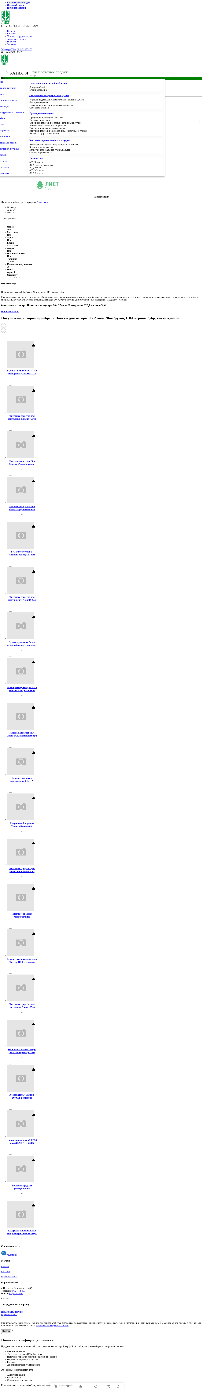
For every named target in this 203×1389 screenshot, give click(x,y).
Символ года (36, 158)
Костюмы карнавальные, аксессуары (49, 140)
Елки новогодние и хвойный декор (48, 83)
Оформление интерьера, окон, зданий (49, 95)
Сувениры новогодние (41, 113)
